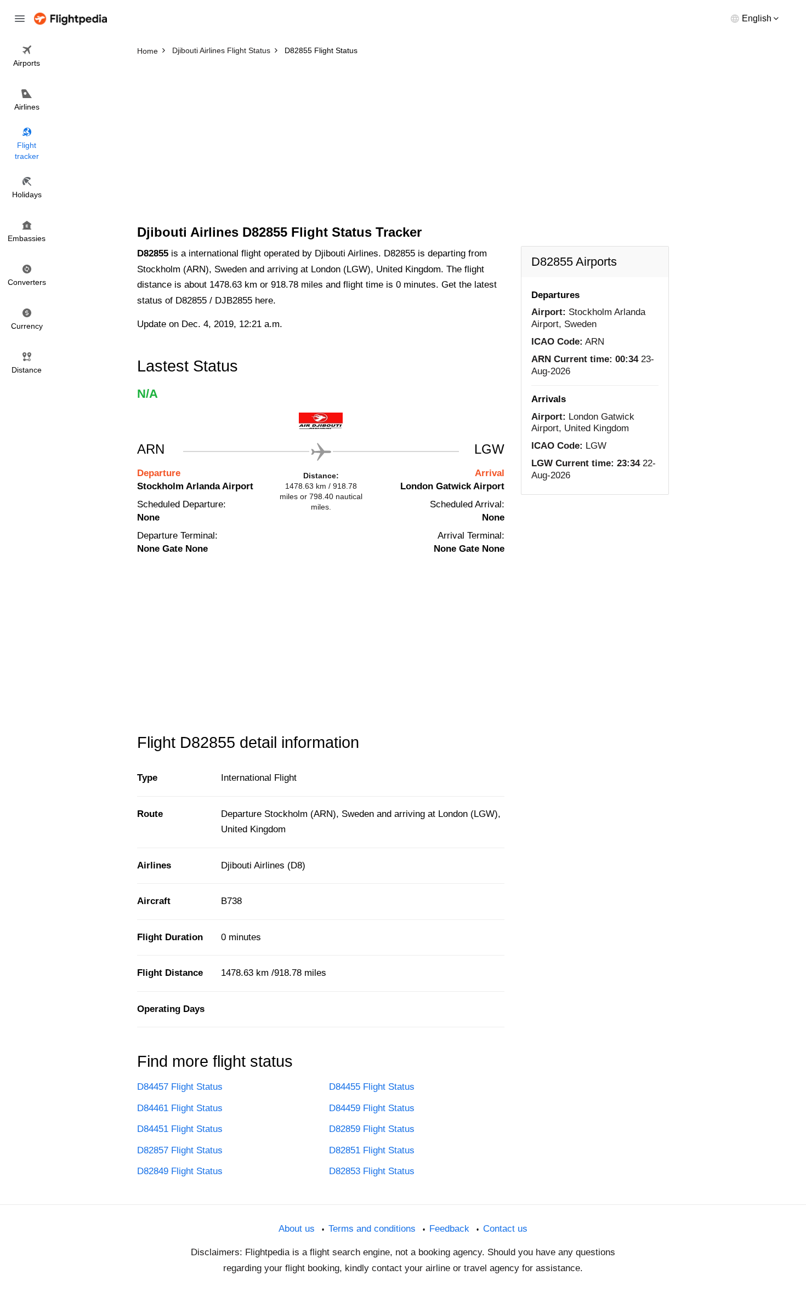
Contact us (505, 1228)
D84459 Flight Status (372, 1108)
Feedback (449, 1228)
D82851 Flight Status (372, 1150)
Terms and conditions (372, 1228)
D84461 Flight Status (180, 1108)
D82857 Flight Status (180, 1150)
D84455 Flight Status (372, 1087)
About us (297, 1228)
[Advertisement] (403, 142)
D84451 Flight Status (180, 1129)
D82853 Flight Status (372, 1171)
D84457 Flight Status (180, 1087)
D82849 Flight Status (180, 1171)
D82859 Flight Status (372, 1129)
